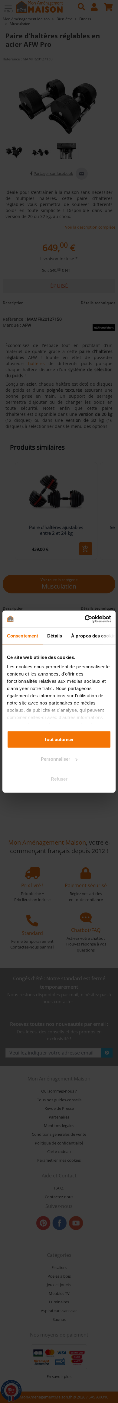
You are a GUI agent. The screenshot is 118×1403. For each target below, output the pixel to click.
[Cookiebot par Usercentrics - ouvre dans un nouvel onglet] (85, 619)
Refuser (59, 778)
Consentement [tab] (22, 635)
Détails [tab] (54, 635)
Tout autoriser (59, 739)
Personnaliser (55, 759)
